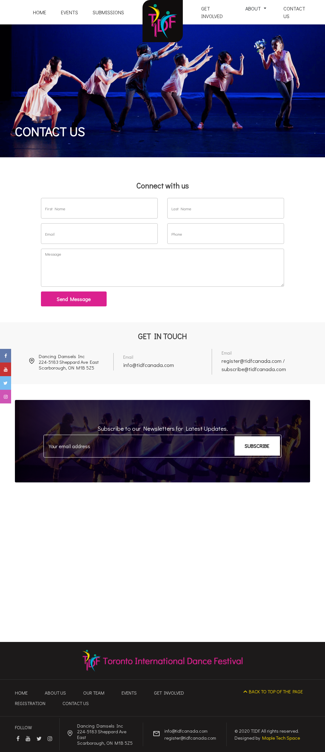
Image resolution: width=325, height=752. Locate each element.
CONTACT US (294, 12)
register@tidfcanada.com (252, 360)
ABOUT (253, 8)
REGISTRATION (30, 703)
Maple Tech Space (281, 738)
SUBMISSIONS (108, 12)
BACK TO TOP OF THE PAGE (276, 691)
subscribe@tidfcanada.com (254, 369)
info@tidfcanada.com (148, 365)
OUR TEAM (93, 693)
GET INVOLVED (212, 12)
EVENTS (69, 12)
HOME (39, 12)
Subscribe (257, 445)
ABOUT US (55, 693)
